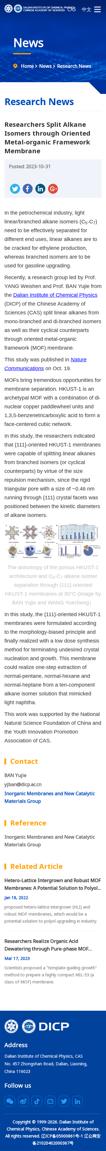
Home (27, 66)
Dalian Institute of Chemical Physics (55, 295)
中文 (86, 9)
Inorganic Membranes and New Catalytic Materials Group (49, 841)
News (28, 42)
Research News (74, 66)
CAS (71, 9)
